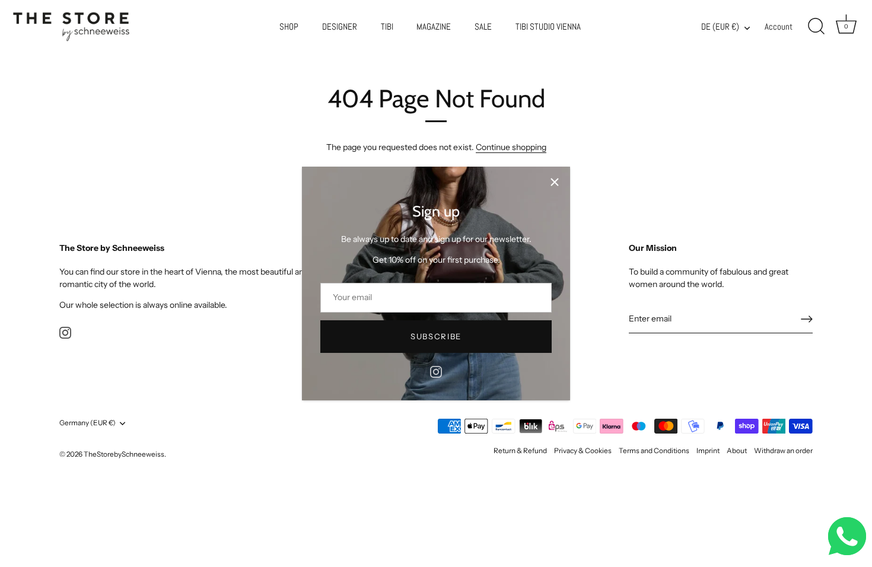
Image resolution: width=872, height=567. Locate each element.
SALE (483, 27)
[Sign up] (807, 319)
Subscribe (436, 336)
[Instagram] (436, 371)
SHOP (288, 27)
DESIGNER (339, 27)
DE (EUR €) (720, 27)
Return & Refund (520, 450)
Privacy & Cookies (583, 450)
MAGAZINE (433, 27)
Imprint (708, 450)
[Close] (555, 182)
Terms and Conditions (654, 450)
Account (779, 27)
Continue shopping (511, 147)
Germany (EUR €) (87, 423)
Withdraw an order (783, 450)
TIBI (387, 27)
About (737, 450)
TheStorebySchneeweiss (124, 454)
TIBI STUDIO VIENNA (548, 27)
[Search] (816, 27)
